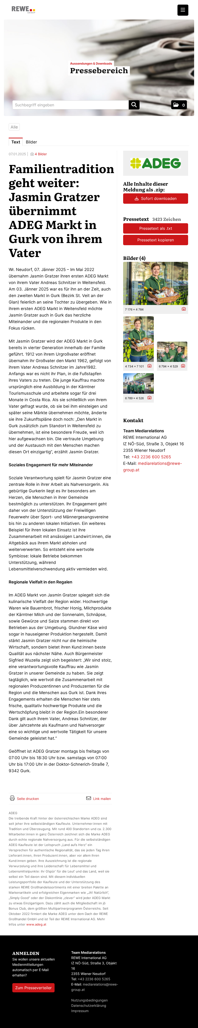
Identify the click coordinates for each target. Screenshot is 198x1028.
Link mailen (102, 799)
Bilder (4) (134, 257)
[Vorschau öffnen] (155, 283)
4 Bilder (41, 154)
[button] (179, 104)
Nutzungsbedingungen (89, 1000)
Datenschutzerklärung (88, 1005)
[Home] (24, 10)
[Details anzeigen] (182, 309)
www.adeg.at (36, 924)
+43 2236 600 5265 (151, 456)
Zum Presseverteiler (33, 987)
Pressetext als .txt (155, 228)
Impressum (80, 1011)
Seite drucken (28, 799)
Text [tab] (15, 142)
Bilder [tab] (31, 142)
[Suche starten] (134, 104)
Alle (14, 127)
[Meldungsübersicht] (155, 163)
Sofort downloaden (158, 198)
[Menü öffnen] (182, 10)
